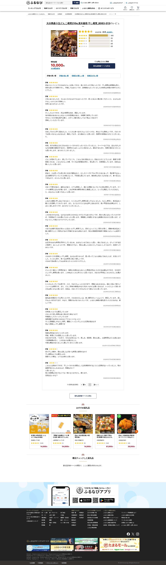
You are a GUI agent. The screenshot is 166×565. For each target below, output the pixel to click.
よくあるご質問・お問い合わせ (90, 2)
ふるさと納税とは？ (108, 512)
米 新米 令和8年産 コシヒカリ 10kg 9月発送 (38, 436)
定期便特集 (90, 520)
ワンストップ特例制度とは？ (128, 512)
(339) (41, 443)
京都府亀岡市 (100, 440)
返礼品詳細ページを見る (101, 66)
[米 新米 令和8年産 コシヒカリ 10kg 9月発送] (39, 424)
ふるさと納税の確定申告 (109, 522)
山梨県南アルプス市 (58, 440)
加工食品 (63, 512)
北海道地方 (74, 515)
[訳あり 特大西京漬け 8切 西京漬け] (83, 424)
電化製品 (44, 517)
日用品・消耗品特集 (92, 525)
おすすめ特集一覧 (92, 512)
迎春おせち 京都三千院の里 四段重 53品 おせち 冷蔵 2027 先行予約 (105, 436)
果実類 (43, 520)
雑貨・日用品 (52, 522)
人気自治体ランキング (32, 521)
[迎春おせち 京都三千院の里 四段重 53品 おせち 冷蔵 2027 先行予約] (105, 424)
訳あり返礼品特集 (92, 515)
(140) (107, 443)
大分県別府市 (68, 14)
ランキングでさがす (34, 8)
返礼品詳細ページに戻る (83, 396)
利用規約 (40, 563)
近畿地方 (73, 525)
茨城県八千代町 (35, 440)
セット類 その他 (65, 522)
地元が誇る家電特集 (92, 522)
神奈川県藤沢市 (79, 440)
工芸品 (62, 515)
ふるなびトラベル (133, 3)
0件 (112, 43)
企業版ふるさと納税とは (127, 522)
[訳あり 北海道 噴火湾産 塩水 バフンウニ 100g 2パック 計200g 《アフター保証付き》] (127, 424)
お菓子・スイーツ (54, 517)
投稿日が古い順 (92, 76)
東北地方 (73, 517)
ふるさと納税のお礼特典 (127, 515)
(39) (129, 443)
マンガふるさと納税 (126, 520)
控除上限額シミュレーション (110, 517)
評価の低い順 (64, 76)
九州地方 (60, 14)
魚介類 (43, 522)
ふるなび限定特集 (92, 527)
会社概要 (32, 563)
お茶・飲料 (52, 515)
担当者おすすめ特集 (92, 517)
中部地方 (73, 522)
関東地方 (73, 520)
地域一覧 (73, 512)
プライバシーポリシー (52, 563)
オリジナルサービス (107, 8)
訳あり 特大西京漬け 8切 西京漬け (82, 436)
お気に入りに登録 (103, 61)
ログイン (125, 9)
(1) (62, 443)
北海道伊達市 (122, 440)
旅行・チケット (65, 520)
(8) (85, 443)
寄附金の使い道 (125, 517)
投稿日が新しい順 (78, 76)
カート (138, 9)
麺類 (50, 520)
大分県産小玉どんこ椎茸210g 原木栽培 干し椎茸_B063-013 (90, 14)
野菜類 (43, 525)
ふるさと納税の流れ (108, 515)
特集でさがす (74, 8)
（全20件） (109, 32)
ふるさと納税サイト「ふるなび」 (36, 14)
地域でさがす (48, 8)
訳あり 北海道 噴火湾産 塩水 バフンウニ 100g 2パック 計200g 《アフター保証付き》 (127, 436)
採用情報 (64, 563)
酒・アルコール (53, 512)
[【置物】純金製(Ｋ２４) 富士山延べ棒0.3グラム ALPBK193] (61, 424)
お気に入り (131, 9)
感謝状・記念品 (65, 517)
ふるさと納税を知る (88, 8)
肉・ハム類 (44, 512)
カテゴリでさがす (61, 8)
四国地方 (81, 515)
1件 (112, 38)
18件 (112, 35)
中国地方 (81, 512)
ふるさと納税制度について (110, 520)
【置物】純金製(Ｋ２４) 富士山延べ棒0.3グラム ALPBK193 (61, 436)
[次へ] (136, 431)
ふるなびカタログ (118, 3)
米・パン (44, 515)
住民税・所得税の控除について (111, 525)
